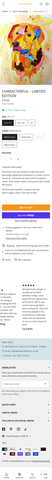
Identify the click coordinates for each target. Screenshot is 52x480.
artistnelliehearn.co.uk (20, 461)
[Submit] (45, 384)
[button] (47, 4)
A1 (32, 122)
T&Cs (4, 442)
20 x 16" (21, 122)
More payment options (26, 220)
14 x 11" (8, 122)
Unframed (25, 137)
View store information (16, 238)
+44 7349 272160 (20, 355)
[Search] (41, 4)
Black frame (9, 144)
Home (5, 11)
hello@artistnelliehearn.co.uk (24, 351)
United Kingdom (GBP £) (17, 436)
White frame (9, 137)
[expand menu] (3, 4)
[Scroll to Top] (47, 465)
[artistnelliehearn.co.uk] (25, 4)
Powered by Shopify (40, 461)
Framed (39, 137)
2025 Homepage (20, 11)
